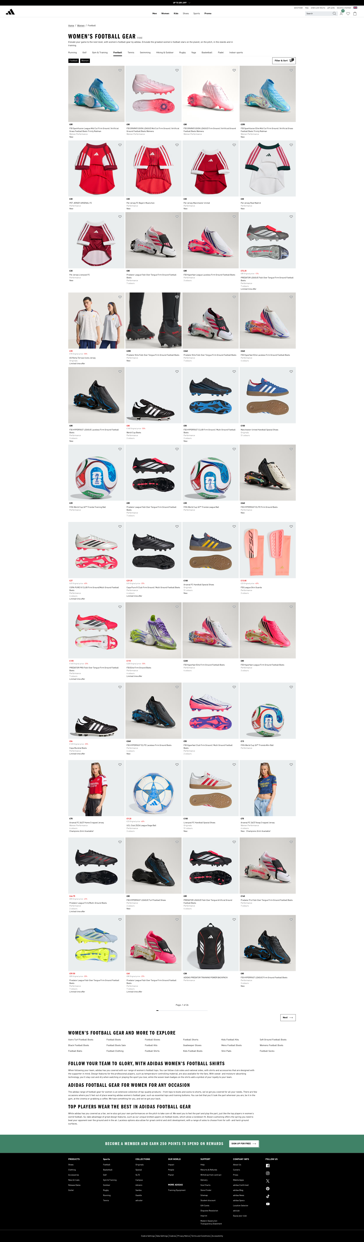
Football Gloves (152, 1040)
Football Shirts (152, 1051)
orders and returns (318, 8)
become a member (344, 8)
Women (165, 13)
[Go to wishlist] (348, 13)
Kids (176, 13)
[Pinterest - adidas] (280, 1189)
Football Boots (113, 1040)
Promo (207, 13)
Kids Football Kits (230, 1040)
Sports (196, 13)
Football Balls (75, 1051)
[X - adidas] (280, 1181)
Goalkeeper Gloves (192, 1045)
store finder (298, 8)
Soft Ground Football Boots (273, 1040)
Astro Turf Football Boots (80, 1040)
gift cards (331, 8)
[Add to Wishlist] (120, 71)
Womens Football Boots (271, 1045)
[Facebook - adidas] (280, 1166)
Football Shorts (190, 1040)
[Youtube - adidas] (280, 1204)
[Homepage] (10, 12)
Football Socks (267, 1051)
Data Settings (162, 1236)
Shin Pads (226, 1051)
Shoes (186, 13)
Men (154, 13)
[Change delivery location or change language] (355, 8)
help (307, 8)
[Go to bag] (354, 13)
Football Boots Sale (116, 1045)
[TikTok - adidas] (280, 1197)
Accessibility (217, 1236)
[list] (182, 53)
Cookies (172, 1236)
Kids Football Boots (192, 1051)
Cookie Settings (148, 1236)
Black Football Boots (78, 1045)
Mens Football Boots (231, 1045)
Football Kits (151, 1045)
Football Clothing (115, 1051)
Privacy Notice (183, 1236)
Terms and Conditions (200, 1236)
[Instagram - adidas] (280, 1174)
